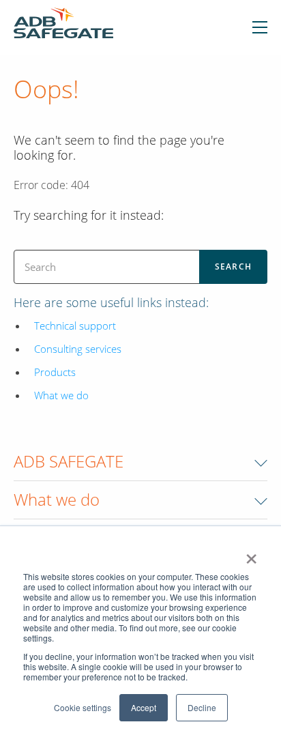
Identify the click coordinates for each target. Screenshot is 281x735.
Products (55, 372)
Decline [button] (202, 707)
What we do (61, 395)
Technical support (75, 325)
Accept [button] (143, 707)
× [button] (251, 554)
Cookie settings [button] (82, 707)
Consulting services (77, 349)
